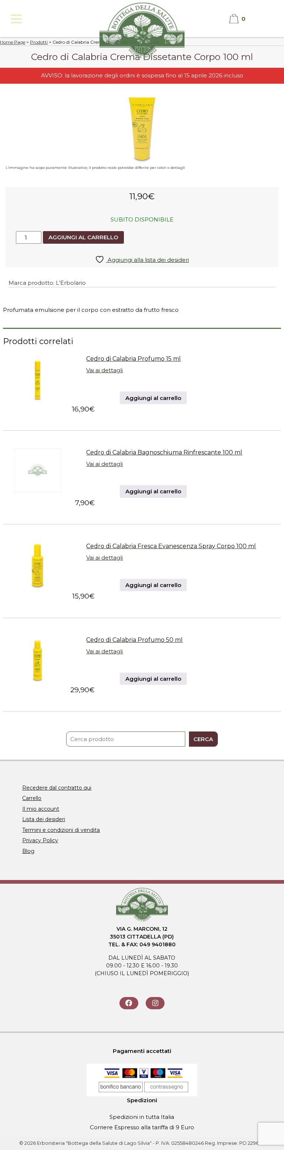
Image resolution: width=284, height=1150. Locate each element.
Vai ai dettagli (104, 370)
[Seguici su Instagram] (155, 1003)
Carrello (31, 798)
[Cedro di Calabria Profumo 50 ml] (37, 680)
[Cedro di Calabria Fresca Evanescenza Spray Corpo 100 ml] (37, 586)
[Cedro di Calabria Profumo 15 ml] (37, 399)
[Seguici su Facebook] (128, 1003)
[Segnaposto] (37, 493)
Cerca (203, 739)
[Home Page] (142, 58)
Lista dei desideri (43, 819)
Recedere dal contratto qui (56, 787)
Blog (28, 851)
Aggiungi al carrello (83, 237)
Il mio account (40, 809)
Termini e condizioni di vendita (61, 830)
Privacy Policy (40, 840)
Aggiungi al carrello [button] (153, 397)
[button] (15, 19)
